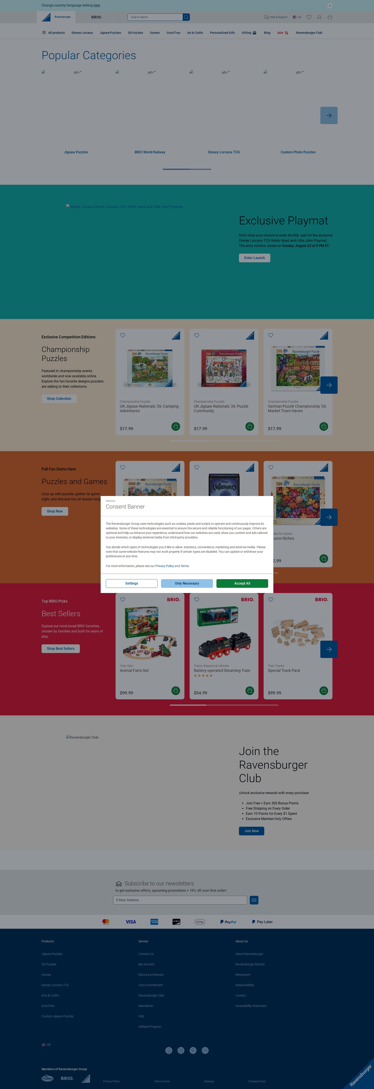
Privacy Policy (164, 566)
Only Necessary (187, 583)
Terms (185, 566)
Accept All (242, 583)
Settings (131, 583)
